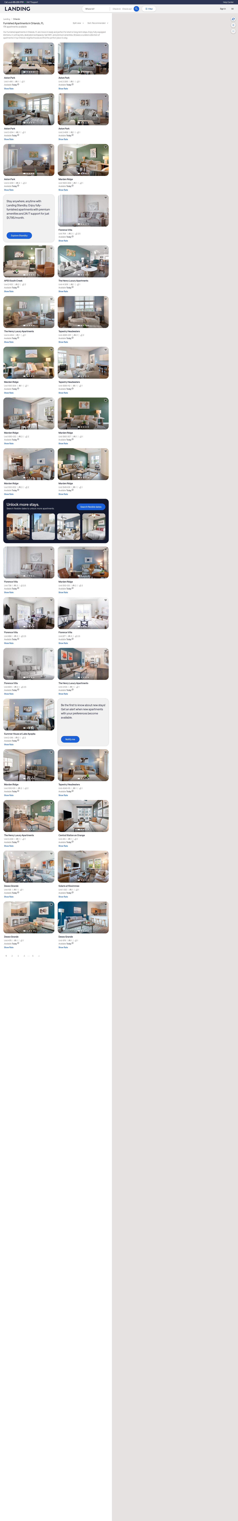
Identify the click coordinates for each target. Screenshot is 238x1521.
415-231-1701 (18, 2)
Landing (6, 19)
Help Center (228, 2)
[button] (122, 9)
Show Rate (8, 88)
